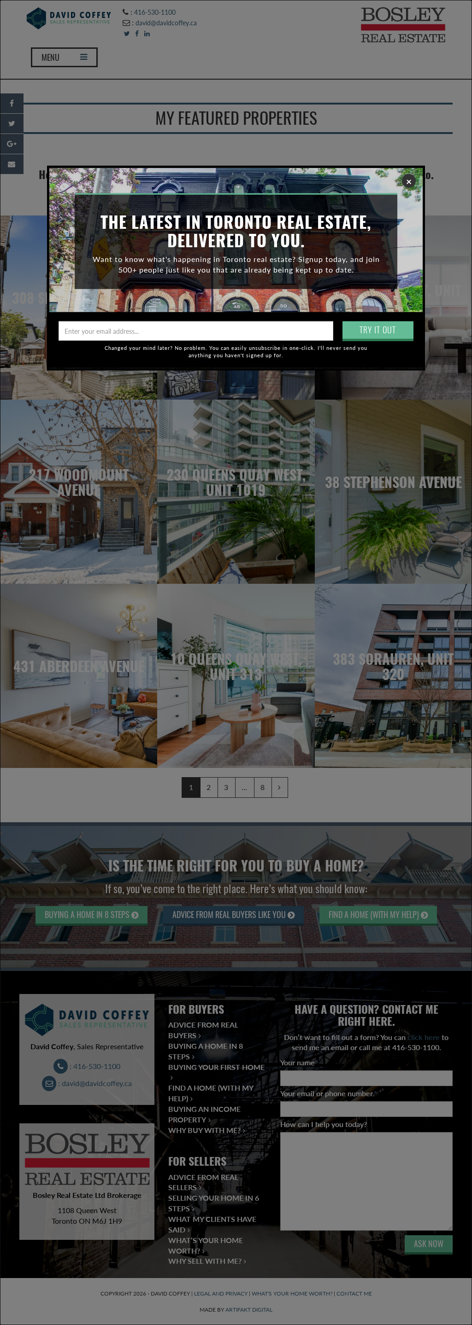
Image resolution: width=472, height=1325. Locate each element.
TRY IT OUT (378, 330)
